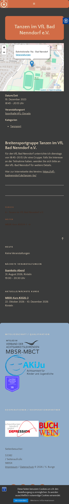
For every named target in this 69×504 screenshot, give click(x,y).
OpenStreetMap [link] (55, 90)
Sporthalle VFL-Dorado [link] (18, 113)
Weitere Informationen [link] (42, 500)
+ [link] (4, 47)
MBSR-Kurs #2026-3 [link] (16, 297)
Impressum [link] (11, 467)
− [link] (4, 52)
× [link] (48, 46)
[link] (59, 47)
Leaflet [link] (43, 90)
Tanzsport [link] (15, 126)
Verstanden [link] (21, 500)
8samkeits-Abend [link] (15, 270)
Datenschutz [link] (27, 467)
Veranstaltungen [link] (23, 54)
